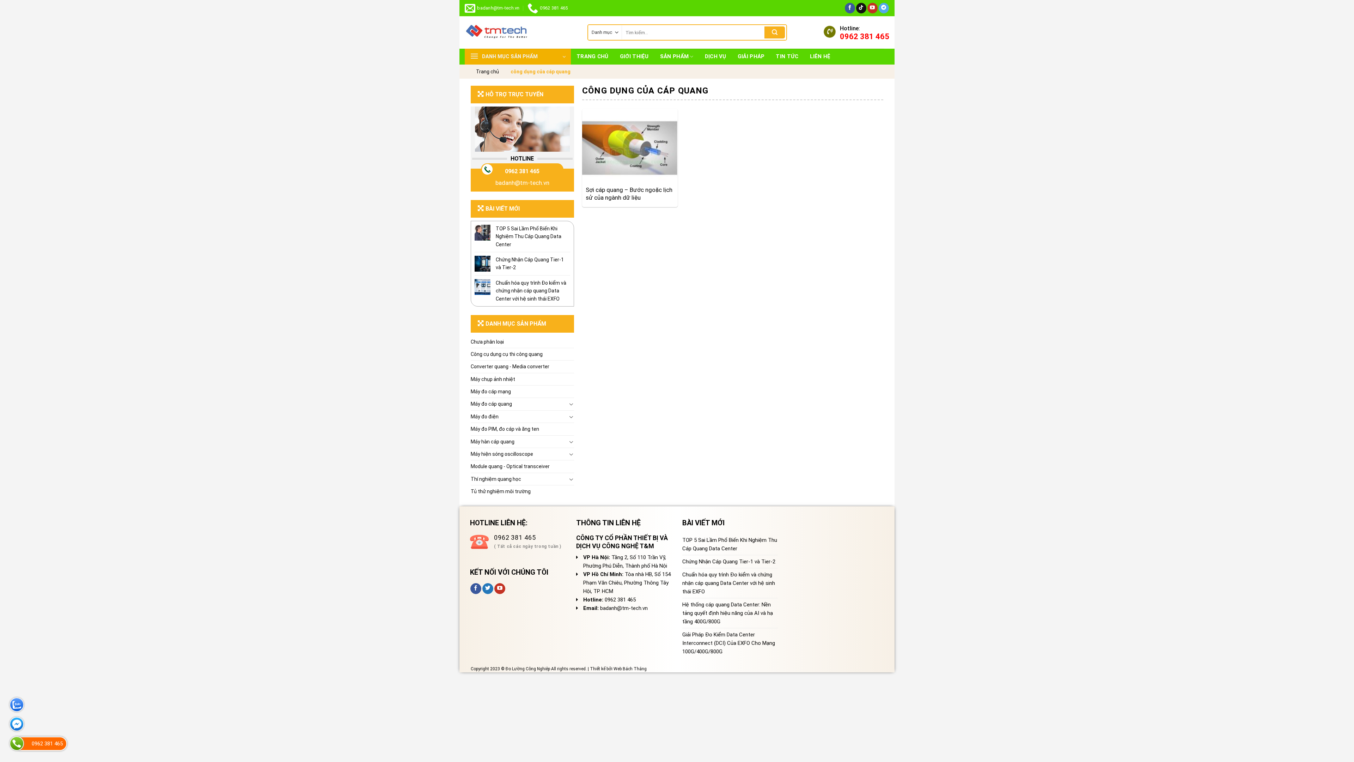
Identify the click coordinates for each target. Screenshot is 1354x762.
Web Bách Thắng (630, 668)
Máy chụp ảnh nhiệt (493, 379)
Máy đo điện (485, 416)
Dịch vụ (715, 56)
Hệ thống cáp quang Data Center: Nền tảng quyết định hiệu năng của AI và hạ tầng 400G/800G (727, 613)
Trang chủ (593, 56)
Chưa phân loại (487, 342)
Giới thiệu (634, 56)
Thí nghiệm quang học (496, 479)
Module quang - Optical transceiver (510, 466)
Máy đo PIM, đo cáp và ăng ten (505, 429)
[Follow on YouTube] (872, 8)
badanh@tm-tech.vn (522, 182)
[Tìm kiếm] (774, 32)
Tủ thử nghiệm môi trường (501, 491)
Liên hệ (820, 56)
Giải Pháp (751, 56)
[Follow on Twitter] (487, 588)
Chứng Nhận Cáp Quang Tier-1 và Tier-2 (530, 263)
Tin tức (787, 56)
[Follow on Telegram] (884, 8)
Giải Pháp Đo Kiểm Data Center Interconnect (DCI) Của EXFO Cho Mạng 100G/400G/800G (728, 643)
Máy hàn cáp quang (492, 442)
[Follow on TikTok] (861, 8)
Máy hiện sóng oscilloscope (502, 454)
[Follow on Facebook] (850, 8)
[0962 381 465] (17, 743)
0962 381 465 (522, 171)
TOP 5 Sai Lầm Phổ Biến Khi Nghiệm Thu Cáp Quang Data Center (528, 236)
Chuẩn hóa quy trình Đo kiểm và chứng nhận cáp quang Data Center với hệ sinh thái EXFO (531, 291)
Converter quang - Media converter (510, 366)
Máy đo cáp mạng (491, 391)
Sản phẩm (674, 56)
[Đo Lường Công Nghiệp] (521, 32)
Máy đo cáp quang (491, 404)
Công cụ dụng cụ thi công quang (507, 354)
